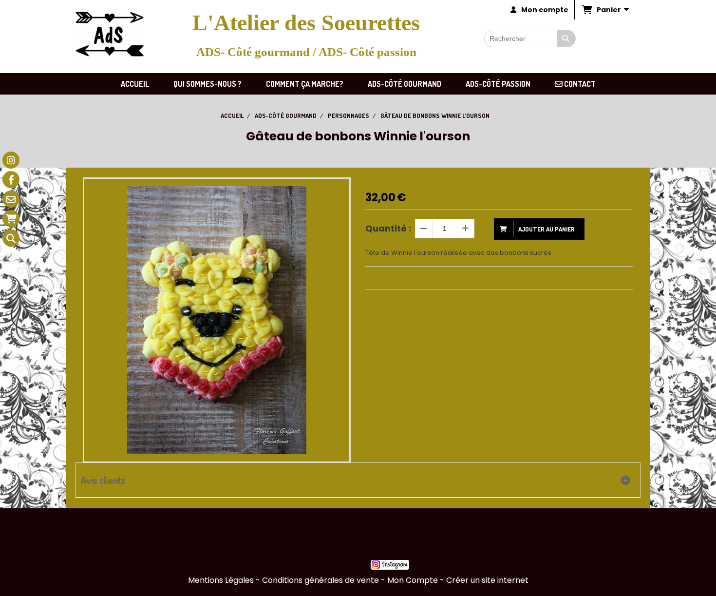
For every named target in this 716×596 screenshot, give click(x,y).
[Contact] (10, 199)
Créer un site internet (487, 580)
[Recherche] (10, 238)
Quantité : (388, 228)
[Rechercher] (566, 38)
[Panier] (10, 218)
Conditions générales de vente (320, 580)
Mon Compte (412, 580)
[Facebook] (10, 179)
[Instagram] (10, 160)
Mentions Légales (221, 580)
